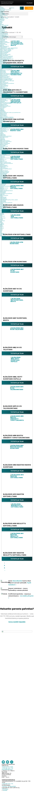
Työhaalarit (2, 13)
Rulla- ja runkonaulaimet (5, 89)
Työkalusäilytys (3, 174)
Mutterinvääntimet (4, 59)
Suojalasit (2, 32)
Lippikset (2, 20)
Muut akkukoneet (4, 82)
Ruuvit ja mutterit (4, 149)
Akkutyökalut (3, 71)
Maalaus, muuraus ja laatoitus (6, 117)
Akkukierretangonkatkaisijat (6, 78)
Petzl (1, 227)
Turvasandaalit (3, 27)
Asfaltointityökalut (4, 195)
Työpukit (2, 208)
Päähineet (2, 19)
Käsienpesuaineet (4, 188)
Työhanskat (2, 14)
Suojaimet (2, 30)
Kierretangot (3, 145)
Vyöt (1, 23)
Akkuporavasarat (3, 75)
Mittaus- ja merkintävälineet (6, 56)
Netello (5, 790)
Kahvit (1, 179)
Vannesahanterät (4, 100)
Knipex (1, 222)
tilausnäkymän (17, 581)
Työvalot (2, 133)
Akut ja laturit (3, 72)
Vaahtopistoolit (3, 53)
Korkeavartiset (3, 28)
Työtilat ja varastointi (4, 171)
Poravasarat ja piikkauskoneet (6, 58)
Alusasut (2, 24)
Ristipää (1, 108)
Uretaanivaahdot (4, 127)
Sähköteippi (2, 70)
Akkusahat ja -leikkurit (5, 76)
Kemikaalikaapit (3, 173)
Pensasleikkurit (3, 114)
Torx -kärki (2, 108)
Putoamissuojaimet (4, 37)
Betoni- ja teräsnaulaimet (6, 94)
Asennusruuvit (3, 154)
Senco (1, 229)
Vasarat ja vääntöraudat (5, 54)
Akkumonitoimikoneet (5, 78)
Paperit (1, 179)
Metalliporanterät (4, 105)
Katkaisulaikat (3, 191)
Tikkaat (1, 203)
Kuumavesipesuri (4, 209)
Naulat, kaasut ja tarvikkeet (6, 95)
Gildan (1, 219)
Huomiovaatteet (3, 15)
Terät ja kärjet (3, 96)
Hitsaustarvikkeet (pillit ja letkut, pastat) (9, 199)
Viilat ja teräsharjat (4, 52)
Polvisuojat (2, 39)
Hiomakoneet (3, 62)
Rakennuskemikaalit (4, 126)
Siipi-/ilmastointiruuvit (5, 155)
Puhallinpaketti (3, 38)
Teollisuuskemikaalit (4, 129)
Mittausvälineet (3, 68)
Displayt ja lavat (3, 148)
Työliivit (1, 12)
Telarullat (2, 119)
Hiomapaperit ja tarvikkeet (6, 193)
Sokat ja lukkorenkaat (5, 143)
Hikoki (1, 219)
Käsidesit (2, 188)
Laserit (1, 68)
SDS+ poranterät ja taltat (5, 103)
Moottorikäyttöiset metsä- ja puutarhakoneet (10, 112)
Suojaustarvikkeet (4, 170)
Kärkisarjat (2, 110)
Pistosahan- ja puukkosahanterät (7, 98)
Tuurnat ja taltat (3, 44)
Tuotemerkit (3, 211)
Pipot (1, 21)
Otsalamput (2, 134)
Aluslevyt (2, 147)
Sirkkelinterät (3, 99)
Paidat (1, 16)
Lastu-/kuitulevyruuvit (5, 152)
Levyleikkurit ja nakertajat (6, 66)
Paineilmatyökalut (4, 85)
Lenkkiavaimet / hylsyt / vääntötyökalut (9, 48)
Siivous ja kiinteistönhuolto (6, 186)
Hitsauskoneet (3, 197)
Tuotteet (2, 8)
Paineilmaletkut (3, 165)
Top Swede (2, 234)
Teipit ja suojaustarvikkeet (6, 168)
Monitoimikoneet (4, 60)
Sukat (1, 22)
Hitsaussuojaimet (4, 33)
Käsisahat (2, 45)
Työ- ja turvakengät (4, 25)
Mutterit (2, 158)
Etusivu (1, 7)
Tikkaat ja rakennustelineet (6, 202)
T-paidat (2, 17)
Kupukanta (2, 138)
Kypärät (1, 38)
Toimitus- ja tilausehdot (9, 786)
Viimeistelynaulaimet (5, 88)
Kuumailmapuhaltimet (5, 64)
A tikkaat (2, 205)
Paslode (1, 226)
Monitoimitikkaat (4, 204)
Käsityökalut (2, 43)
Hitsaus (1, 196)
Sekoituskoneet (3, 63)
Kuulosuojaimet (3, 31)
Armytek (2, 213)
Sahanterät (2, 97)
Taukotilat (2, 178)
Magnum (2, 224)
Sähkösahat (2, 61)
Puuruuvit (2, 138)
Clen (1, 217)
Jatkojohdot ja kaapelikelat (6, 69)
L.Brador (2, 223)
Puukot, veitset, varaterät (5, 50)
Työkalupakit (3, 176)
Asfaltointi (2, 194)
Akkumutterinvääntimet (5, 74)
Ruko (1, 228)
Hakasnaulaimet (3, 88)
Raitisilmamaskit (3, 41)
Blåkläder (2, 214)
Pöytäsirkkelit (3, 184)
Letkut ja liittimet (4, 86)
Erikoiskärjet (2, 111)
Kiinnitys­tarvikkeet (4, 137)
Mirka (1, 225)
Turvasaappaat (3, 26)
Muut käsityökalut (4, 55)
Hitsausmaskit (3, 198)
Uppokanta (2, 139)
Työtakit (1, 11)
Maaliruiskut (2, 118)
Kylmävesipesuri (3, 210)
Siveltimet (2, 120)
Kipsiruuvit (2, 151)
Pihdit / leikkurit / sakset (5, 49)
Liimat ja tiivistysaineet (5, 128)
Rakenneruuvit (3, 161)
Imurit (1, 65)
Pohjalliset (2, 29)
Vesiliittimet (2, 167)
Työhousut (2, 10)
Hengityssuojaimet (4, 36)
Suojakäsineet (3, 35)
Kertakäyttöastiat (3, 180)
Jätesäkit (2, 187)
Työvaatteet (2, 8)
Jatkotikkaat (2, 206)
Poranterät (2, 101)
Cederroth (2, 216)
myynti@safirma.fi (7, 769)
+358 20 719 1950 (7, 767)
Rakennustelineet (4, 207)
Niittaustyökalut (3, 47)
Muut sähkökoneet (4, 67)
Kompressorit (3, 84)
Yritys (1, 235)
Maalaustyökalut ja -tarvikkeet (6, 118)
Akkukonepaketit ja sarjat (6, 79)
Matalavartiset (3, 28)
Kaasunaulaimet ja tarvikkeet (6, 90)
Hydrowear (2, 220)
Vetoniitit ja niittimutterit (5, 141)
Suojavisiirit (2, 40)
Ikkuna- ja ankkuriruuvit (5, 162)
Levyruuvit (2, 157)
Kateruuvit (2, 156)
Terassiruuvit (2, 150)
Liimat (1, 132)
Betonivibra (2, 81)
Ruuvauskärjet (3, 107)
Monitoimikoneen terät (5, 98)
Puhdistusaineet (3, 131)
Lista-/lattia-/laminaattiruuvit (6, 153)
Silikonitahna (3, 128)
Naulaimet (2, 87)
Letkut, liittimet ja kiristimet (6, 163)
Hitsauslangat (3, 200)
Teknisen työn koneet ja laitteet (7, 181)
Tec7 (1, 232)
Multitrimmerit (3, 113)
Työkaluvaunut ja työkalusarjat (7, 48)
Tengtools (2, 233)
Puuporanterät (3, 104)
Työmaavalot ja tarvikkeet (6, 136)
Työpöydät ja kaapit (4, 172)
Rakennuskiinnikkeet (5, 140)
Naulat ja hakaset (4, 144)
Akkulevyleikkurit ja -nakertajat (7, 80)
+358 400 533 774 (7, 768)
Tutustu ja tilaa (17, 238)
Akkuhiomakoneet (4, 77)
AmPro (1, 212)
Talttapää (2, 109)
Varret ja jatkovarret (4, 121)
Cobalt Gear (2, 218)
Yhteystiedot (3, 236)
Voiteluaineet (3, 130)
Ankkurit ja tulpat (4, 142)
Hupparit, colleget (4, 18)
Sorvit (1, 182)
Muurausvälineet (4, 123)
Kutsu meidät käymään (17, 622)
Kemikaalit (2, 125)
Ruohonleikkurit (3, 116)
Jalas (1, 221)
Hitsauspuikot (3, 201)
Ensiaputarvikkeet (4, 34)
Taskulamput (3, 135)
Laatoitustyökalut (4, 124)
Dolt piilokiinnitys (4, 146)
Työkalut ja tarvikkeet (5, 42)
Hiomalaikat (2, 192)
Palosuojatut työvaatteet (5, 9)
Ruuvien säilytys (3, 177)
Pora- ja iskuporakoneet (5, 58)
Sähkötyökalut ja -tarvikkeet (6, 57)
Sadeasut (2, 18)
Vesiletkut (2, 164)
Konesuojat (2, 185)
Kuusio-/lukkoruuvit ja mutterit (7, 158)
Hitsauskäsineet (3, 199)
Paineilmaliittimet (4, 166)
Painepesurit (3, 208)
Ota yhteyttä (30, 3)
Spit (1, 231)
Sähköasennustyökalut (5, 51)
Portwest (2, 228)
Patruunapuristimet (4, 46)
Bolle (1, 215)
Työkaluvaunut (3, 175)
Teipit (1, 169)
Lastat (1, 122)
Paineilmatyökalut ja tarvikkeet (7, 83)
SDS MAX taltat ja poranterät (6, 102)
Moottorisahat (3, 115)
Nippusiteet (2, 148)
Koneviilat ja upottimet (5, 106)
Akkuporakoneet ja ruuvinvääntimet (8, 73)
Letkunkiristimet (3, 168)
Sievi (1, 230)
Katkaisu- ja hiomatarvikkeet (6, 190)
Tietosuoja (5, 789)
